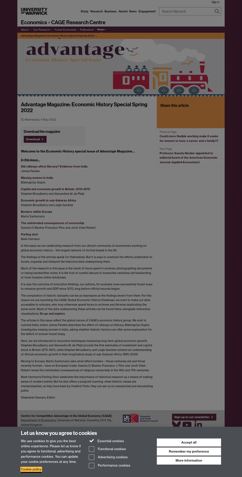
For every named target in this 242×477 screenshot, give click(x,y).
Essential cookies (110, 441)
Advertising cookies (112, 457)
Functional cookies (111, 449)
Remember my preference (189, 451)
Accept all (188, 442)
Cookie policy (31, 469)
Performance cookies (113, 466)
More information (189, 460)
